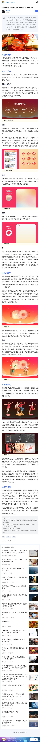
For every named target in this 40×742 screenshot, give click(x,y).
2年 (3, 536)
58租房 (8, 536)
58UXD (8, 11)
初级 (14, 536)
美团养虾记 (6, 621)
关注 (36, 11)
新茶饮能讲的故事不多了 (10, 712)
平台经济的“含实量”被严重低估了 (13, 685)
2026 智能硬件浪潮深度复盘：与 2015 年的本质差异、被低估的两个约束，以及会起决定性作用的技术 (14, 677)
